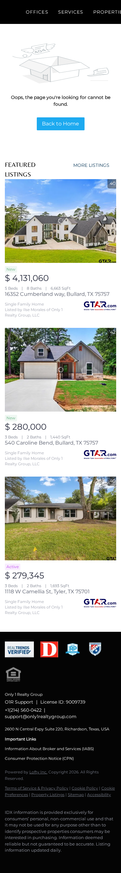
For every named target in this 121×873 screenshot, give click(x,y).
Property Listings (48, 794)
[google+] (72, 860)
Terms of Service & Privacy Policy (36, 788)
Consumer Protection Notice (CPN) (39, 758)
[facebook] (8, 860)
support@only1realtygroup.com (40, 716)
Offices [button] (37, 12)
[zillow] (34, 860)
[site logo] (22, 660)
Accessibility (99, 794)
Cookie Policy (85, 788)
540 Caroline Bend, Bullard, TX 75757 (51, 443)
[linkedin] (21, 860)
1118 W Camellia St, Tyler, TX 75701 (47, 591)
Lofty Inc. (38, 772)
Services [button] (71, 12)
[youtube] (59, 860)
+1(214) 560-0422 (23, 710)
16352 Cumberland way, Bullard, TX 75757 (57, 294)
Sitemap (76, 794)
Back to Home (60, 124)
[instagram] (47, 860)
